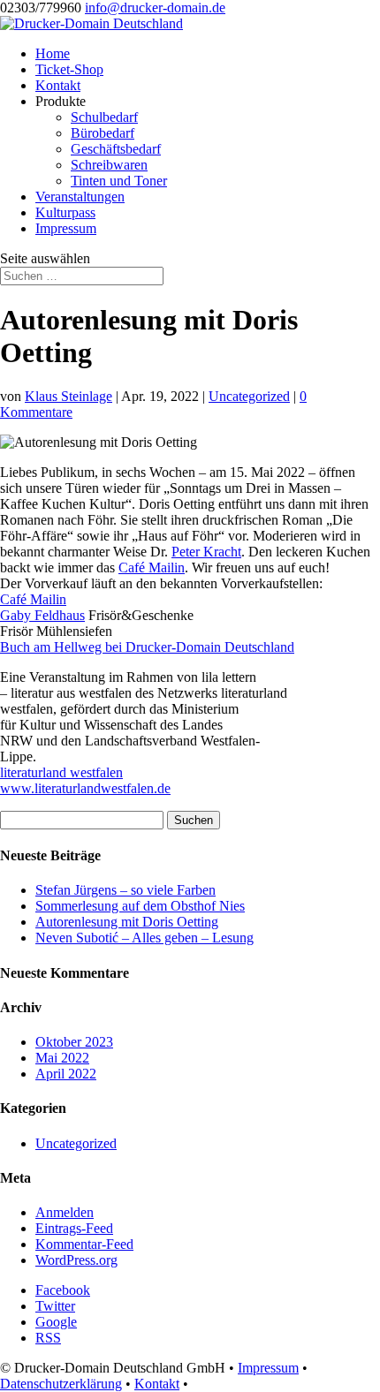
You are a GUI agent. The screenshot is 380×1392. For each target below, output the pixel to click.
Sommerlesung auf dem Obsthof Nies (140, 905)
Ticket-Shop (69, 69)
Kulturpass (65, 212)
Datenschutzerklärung (61, 1383)
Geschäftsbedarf (116, 148)
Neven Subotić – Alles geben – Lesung (144, 937)
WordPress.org (76, 1259)
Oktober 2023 (74, 1041)
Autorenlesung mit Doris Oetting (126, 921)
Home (52, 53)
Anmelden (64, 1212)
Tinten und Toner (119, 180)
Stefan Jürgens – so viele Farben (125, 889)
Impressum (65, 228)
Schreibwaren (109, 164)
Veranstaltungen (80, 196)
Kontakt (57, 85)
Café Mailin (151, 567)
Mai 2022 (62, 1057)
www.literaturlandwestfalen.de (85, 788)
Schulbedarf (104, 117)
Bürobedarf (102, 132)
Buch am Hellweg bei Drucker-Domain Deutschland (147, 646)
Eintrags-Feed (74, 1228)
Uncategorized (249, 396)
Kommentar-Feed (84, 1244)
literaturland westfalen (61, 772)
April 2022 (65, 1073)
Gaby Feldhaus (42, 615)
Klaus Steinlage (68, 396)
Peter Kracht (206, 551)
